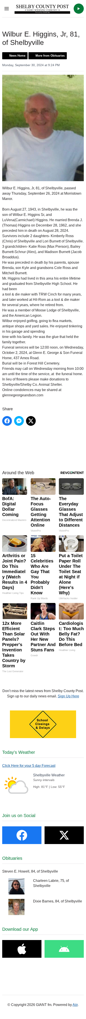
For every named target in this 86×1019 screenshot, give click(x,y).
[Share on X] (31, 421)
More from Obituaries (50, 55)
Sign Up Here (68, 696)
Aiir (75, 1005)
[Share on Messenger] (19, 421)
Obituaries (12, 858)
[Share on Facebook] (7, 421)
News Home (17, 55)
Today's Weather (18, 752)
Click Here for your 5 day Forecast (28, 766)
